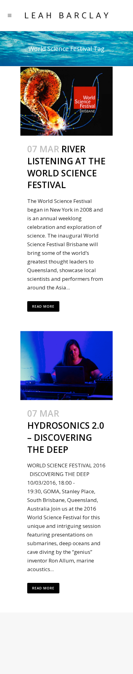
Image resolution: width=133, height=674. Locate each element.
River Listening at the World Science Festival (66, 167)
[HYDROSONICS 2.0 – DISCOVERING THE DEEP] (66, 365)
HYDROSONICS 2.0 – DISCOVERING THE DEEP (65, 437)
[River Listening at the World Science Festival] (66, 101)
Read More (43, 306)
